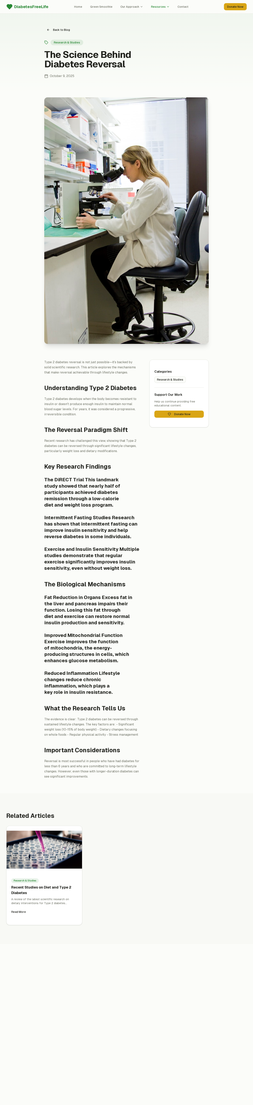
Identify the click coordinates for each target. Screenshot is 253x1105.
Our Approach (129, 6)
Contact (182, 6)
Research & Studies (170, 379)
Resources (158, 6)
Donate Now (235, 6)
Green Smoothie (101, 6)
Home (78, 6)
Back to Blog (61, 29)
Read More (18, 911)
